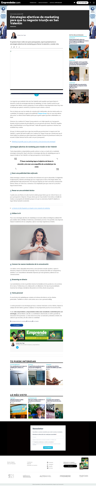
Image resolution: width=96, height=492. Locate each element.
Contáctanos (29, 462)
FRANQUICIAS (33, 2)
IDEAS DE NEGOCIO (43, 2)
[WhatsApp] (19, 47)
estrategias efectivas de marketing (18, 321)
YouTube (51, 468)
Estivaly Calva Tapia (21, 35)
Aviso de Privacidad (11, 463)
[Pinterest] (16, 47)
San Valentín (36, 321)
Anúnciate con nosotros (32, 465)
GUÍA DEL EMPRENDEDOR (56, 2)
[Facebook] (11, 47)
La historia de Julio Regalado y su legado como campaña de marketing (31, 208)
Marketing (13, 26)
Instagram (51, 464)
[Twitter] (14, 47)
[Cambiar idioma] (74, 2)
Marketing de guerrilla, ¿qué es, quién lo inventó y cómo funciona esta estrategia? (33, 141)
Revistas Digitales (11, 462)
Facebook (51, 462)
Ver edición (70, 466)
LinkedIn (50, 466)
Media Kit (29, 463)
